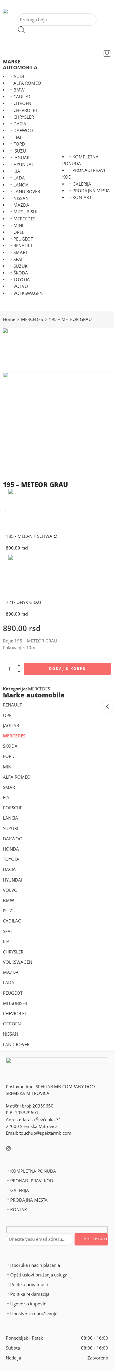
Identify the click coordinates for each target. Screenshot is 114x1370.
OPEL (18, 232)
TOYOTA (21, 279)
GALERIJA (81, 184)
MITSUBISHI (25, 212)
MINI (18, 225)
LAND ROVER (26, 191)
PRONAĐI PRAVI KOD (31, 1181)
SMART (20, 252)
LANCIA (21, 185)
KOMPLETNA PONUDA (33, 1171)
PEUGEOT (23, 239)
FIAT (17, 137)
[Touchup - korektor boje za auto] (14, 11)
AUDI (18, 76)
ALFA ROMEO (27, 83)
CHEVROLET (25, 110)
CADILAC (22, 96)
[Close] (107, 706)
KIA (16, 171)
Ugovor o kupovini (29, 1304)
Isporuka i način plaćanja (35, 1265)
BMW (19, 90)
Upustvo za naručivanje (33, 1314)
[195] (25, 350)
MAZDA (21, 205)
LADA (19, 178)
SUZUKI (21, 266)
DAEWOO (23, 130)
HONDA (11, 849)
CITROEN (22, 103)
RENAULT (22, 245)
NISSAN (21, 198)
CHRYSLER (23, 117)
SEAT (18, 259)
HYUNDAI (23, 164)
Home (9, 319)
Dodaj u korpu (67, 668)
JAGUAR (21, 157)
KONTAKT (81, 197)
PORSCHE (12, 808)
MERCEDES (24, 219)
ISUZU (19, 151)
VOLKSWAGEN (28, 293)
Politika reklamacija (29, 1294)
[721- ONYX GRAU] (5, 576)
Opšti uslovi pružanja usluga (38, 1275)
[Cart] (107, 53)
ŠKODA (20, 273)
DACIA (19, 124)
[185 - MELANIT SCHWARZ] (5, 510)
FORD (19, 144)
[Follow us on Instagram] (8, 1148)
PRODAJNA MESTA (91, 191)
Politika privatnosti (29, 1284)
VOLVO (20, 286)
